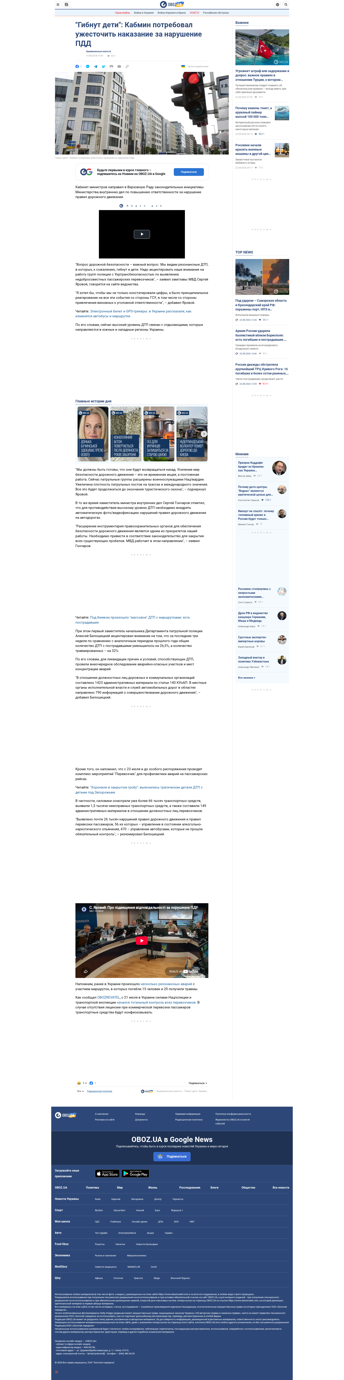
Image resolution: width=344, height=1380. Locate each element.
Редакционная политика (99, 1091)
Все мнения (245, 677)
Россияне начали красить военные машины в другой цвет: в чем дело (253, 149)
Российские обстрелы (216, 12)
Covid (153, 1266)
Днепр (157, 1199)
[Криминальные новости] (147, 1092)
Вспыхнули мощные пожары (252, 314)
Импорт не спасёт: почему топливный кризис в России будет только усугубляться (256, 515)
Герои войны (122, 12)
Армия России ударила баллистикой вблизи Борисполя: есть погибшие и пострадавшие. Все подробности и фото (259, 335)
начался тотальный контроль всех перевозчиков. (157, 1002)
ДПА (160, 1221)
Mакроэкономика (136, 1255)
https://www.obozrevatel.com (173, 1294)
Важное (242, 22)
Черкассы (177, 1199)
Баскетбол (119, 1210)
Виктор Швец (244, 476)
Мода (157, 1278)
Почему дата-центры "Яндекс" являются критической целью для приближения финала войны (254, 491)
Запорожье (137, 1199)
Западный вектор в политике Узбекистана (253, 659)
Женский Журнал (180, 1278)
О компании (101, 1114)
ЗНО (176, 1221)
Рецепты (100, 1244)
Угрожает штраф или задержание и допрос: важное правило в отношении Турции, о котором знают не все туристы (262, 75)
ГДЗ (97, 1221)
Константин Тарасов (248, 500)
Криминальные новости (98, 51)
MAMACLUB (134, 1266)
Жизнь (152, 1187)
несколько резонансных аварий (166, 984)
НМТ (192, 1221)
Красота (138, 1278)
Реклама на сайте (104, 1119)
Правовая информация (187, 1114)
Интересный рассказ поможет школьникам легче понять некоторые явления (253, 126)
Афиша (99, 1278)
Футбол (99, 1210)
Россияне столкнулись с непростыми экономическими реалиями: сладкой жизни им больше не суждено (256, 593)
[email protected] (96, 1353)
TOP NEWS (244, 252)
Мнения (242, 454)
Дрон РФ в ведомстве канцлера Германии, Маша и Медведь (253, 617)
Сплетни (118, 1278)
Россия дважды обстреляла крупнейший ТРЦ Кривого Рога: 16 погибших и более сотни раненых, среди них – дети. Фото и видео (261, 369)
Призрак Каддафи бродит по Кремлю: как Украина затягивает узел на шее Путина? (251, 466)
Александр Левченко (248, 667)
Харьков (115, 1199)
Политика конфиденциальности (233, 1114)
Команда (140, 1114)
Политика (92, 1187)
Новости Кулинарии (147, 1244)
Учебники (115, 1221)
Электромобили (127, 1233)
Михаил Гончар (246, 524)
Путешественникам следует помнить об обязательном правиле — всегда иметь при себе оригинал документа (260, 89)
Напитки (120, 1244)
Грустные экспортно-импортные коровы (252, 639)
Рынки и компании (105, 1255)
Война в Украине (144, 12)
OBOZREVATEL (108, 997)
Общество (248, 1187)
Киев (97, 1199)
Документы (141, 1119)
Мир (120, 1187)
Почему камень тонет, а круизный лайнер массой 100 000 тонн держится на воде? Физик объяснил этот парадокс (253, 112)
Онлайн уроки (139, 1221)
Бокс (157, 1210)
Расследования (189, 1187)
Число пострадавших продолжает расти (259, 378)
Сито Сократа (245, 602)
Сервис (169, 1233)
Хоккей (140, 1210)
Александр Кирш (246, 626)
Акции (150, 1233)
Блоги (214, 1187)
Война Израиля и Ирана (172, 12)
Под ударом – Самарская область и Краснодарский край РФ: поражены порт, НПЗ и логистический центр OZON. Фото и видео (262, 305)
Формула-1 (177, 1210)
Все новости (281, 1187)
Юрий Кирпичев (246, 647)
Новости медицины (106, 1266)
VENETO (194, 12)
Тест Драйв (101, 1233)
